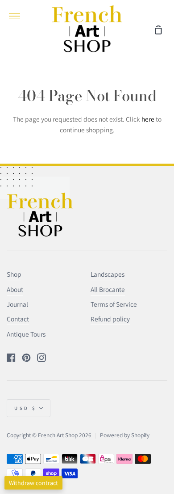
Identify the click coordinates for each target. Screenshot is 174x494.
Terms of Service (114, 304)
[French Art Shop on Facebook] (11, 357)
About (15, 289)
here (147, 118)
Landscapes (107, 274)
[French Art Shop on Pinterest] (26, 357)
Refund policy (110, 318)
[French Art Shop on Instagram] (41, 357)
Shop (14, 274)
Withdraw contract (33, 483)
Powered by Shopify (124, 435)
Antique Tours (26, 333)
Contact (18, 318)
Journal (17, 304)
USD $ (25, 408)
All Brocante (108, 289)
